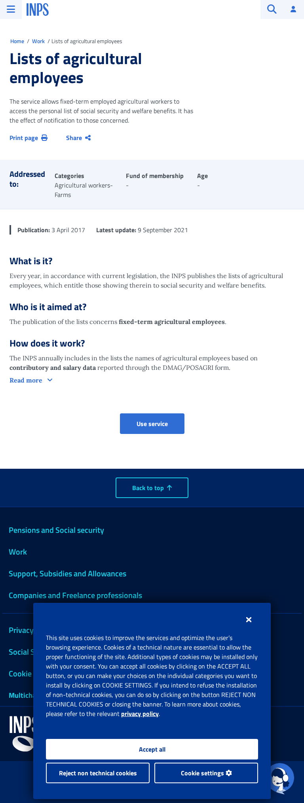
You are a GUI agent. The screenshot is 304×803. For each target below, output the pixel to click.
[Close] (248, 619)
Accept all (152, 749)
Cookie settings (203, 773)
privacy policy (140, 713)
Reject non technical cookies (98, 773)
